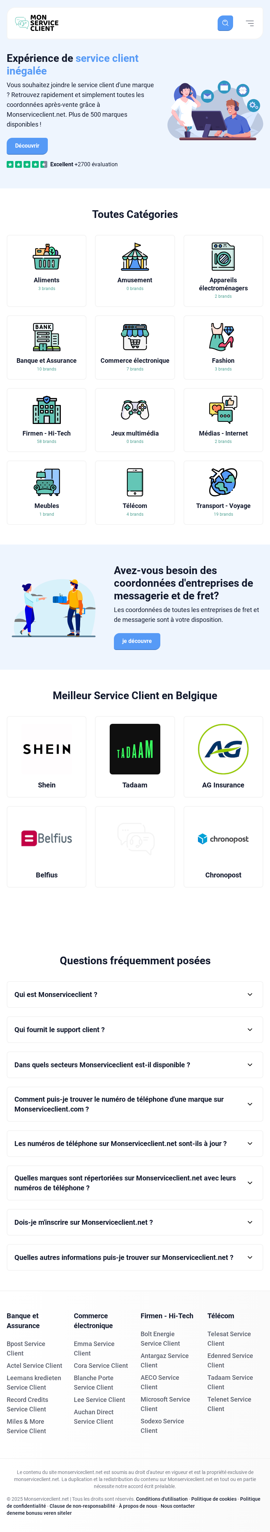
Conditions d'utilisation (162, 1499)
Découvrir (27, 145)
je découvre (137, 641)
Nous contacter (178, 1506)
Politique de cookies (214, 1499)
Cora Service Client (101, 1365)
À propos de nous (138, 1506)
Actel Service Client (34, 1365)
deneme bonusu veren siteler (39, 1513)
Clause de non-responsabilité (82, 1506)
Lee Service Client (99, 1399)
